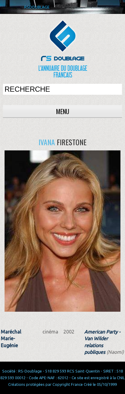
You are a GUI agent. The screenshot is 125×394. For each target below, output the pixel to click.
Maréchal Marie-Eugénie (11, 338)
